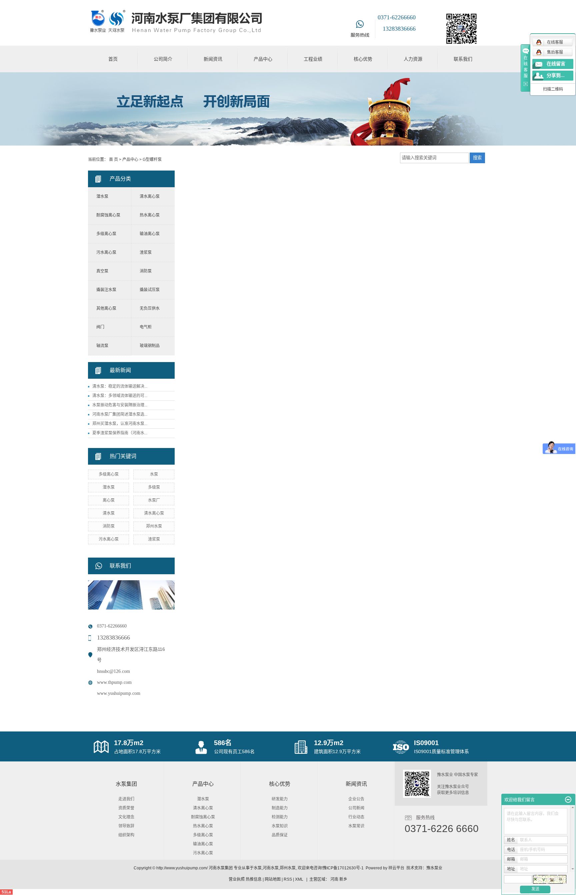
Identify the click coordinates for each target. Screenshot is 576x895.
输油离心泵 (150, 233)
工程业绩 (313, 59)
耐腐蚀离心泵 (108, 215)
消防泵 (146, 271)
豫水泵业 (434, 868)
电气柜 (146, 327)
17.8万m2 (128, 742)
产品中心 (263, 59)
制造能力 (280, 808)
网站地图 (273, 879)
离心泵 (109, 500)
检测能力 (280, 817)
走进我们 (126, 799)
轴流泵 (102, 345)
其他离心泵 (106, 308)
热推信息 (254, 879)
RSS (288, 879)
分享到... (556, 75)
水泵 (154, 474)
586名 (223, 742)
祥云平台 (396, 868)
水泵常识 (356, 826)
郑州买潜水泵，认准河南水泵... (119, 423)
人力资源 (413, 59)
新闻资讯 (213, 59)
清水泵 (109, 513)
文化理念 (126, 817)
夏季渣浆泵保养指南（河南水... (119, 433)
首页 (113, 59)
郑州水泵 (154, 526)
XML (299, 879)
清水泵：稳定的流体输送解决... (119, 386)
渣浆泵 (146, 252)
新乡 (343, 879)
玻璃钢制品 (150, 345)
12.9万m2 (328, 742)
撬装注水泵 (106, 289)
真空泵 (102, 271)
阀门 (100, 327)
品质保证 (280, 835)
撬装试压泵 (150, 289)
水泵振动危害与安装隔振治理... (119, 405)
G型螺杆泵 (152, 159)
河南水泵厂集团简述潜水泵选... (119, 414)
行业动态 (356, 817)
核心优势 (363, 59)
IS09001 (426, 742)
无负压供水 (150, 308)
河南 (334, 879)
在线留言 (556, 63)
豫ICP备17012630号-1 (343, 868)
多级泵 (154, 487)
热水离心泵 (150, 215)
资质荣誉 (126, 808)
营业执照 (237, 879)
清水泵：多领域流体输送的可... (119, 395)
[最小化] (568, 799)
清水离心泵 (150, 196)
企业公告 (356, 799)
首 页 (113, 159)
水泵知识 (280, 826)
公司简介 (163, 59)
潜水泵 (102, 196)
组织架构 (126, 835)
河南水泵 (271, 868)
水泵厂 (154, 500)
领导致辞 (126, 826)
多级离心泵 (106, 233)
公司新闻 (356, 808)
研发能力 (280, 799)
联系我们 (463, 59)
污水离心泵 (106, 252)
